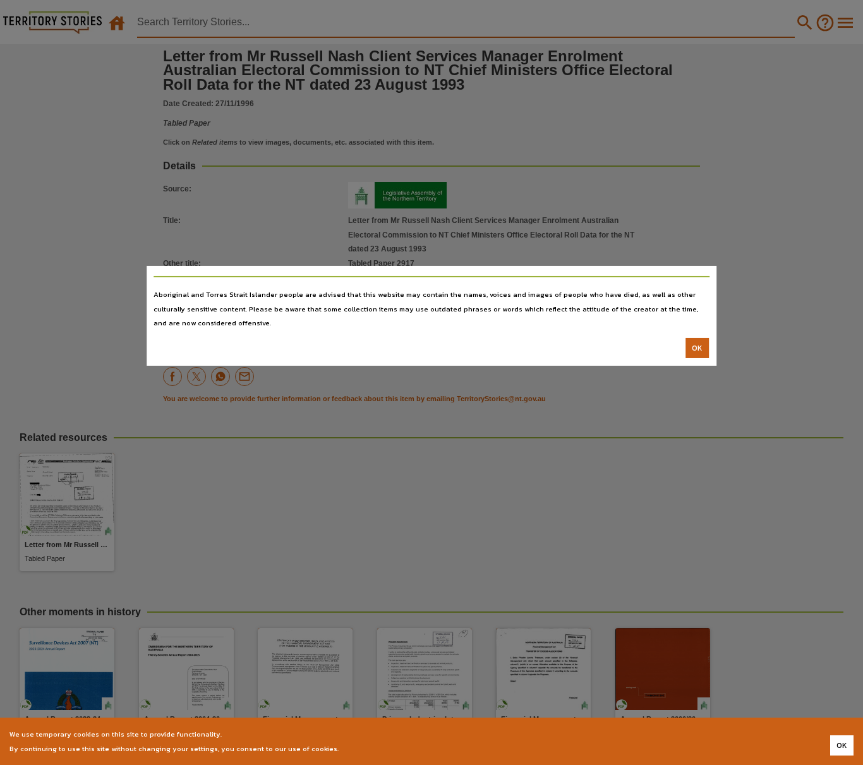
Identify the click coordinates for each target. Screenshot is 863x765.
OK (697, 348)
